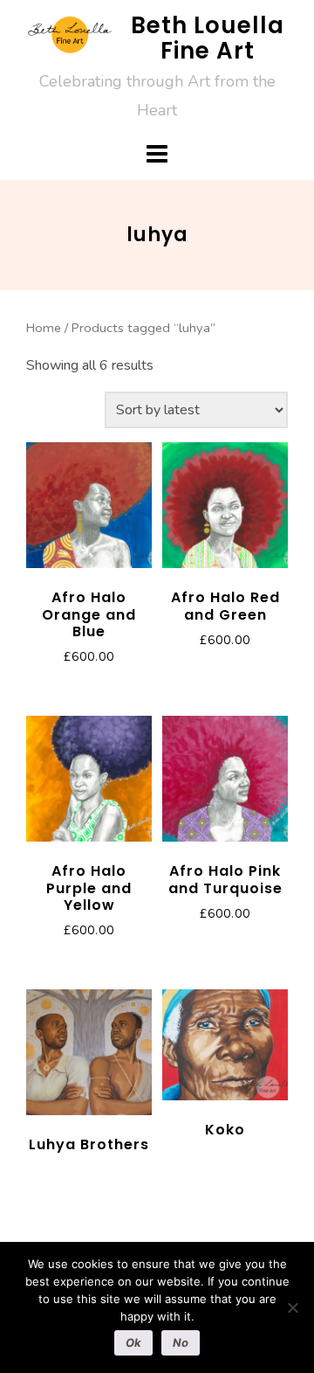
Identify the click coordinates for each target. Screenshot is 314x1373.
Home (43, 327)
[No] (292, 1307)
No (180, 1342)
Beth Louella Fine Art (207, 38)
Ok (133, 1342)
